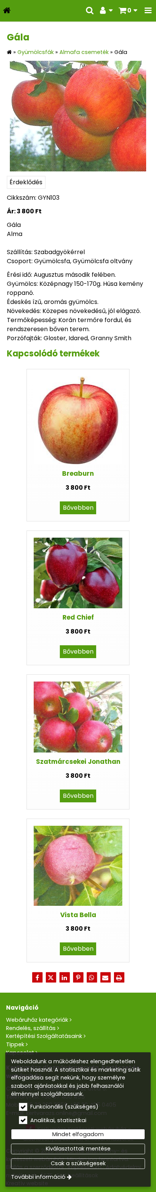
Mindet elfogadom (78, 1134)
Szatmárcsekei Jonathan (78, 761)
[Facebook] (37, 977)
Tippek (15, 1044)
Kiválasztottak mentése (78, 1148)
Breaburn (78, 473)
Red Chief (78, 617)
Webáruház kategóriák (37, 1020)
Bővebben (78, 507)
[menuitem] (7, 11)
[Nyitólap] (7, 11)
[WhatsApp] (92, 977)
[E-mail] (105, 977)
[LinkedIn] (64, 977)
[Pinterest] (78, 977)
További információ (38, 1177)
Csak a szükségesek (78, 1163)
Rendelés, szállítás (31, 1028)
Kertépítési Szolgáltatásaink (44, 1036)
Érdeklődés (25, 182)
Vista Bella (78, 914)
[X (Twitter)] (51, 977)
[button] (148, 11)
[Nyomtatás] (119, 977)
